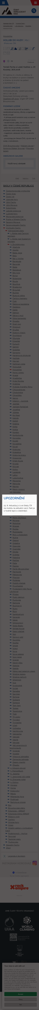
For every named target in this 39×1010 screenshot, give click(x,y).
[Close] (36, 495)
